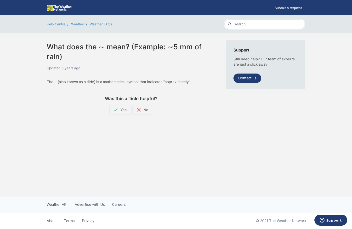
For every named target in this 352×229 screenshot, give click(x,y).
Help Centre (56, 24)
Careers (119, 204)
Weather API (57, 204)
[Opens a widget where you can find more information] (330, 221)
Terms (69, 220)
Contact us (247, 78)
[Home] (59, 8)
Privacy (88, 220)
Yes (123, 110)
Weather (77, 24)
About (52, 220)
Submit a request (288, 8)
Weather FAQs (101, 24)
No (145, 110)
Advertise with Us (90, 204)
